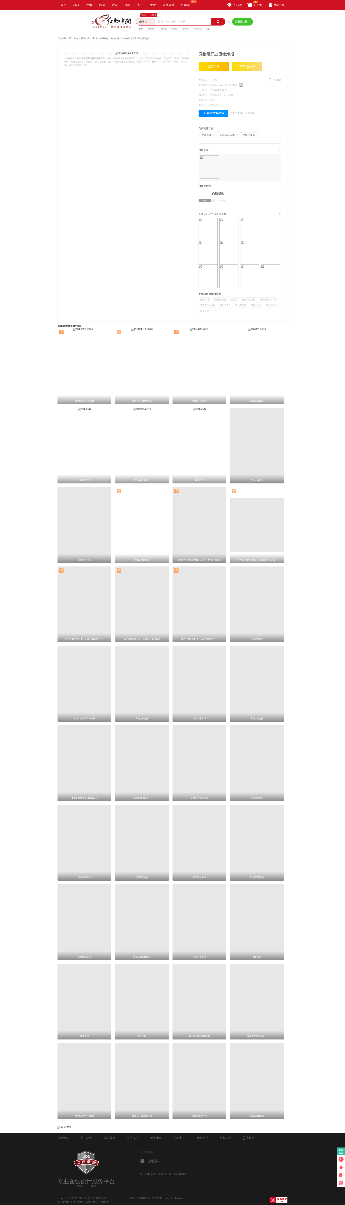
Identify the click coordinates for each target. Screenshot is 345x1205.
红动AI (185, 4)
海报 (95, 38)
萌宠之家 (204, 311)
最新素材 (63, 1137)
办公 (140, 4)
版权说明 (225, 1137)
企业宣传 (162, 29)
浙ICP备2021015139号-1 (95, 1198)
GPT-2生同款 (247, 66)
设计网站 (73, 38)
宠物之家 (270, 305)
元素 (89, 4)
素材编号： (204, 80)
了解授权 (249, 113)
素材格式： (204, 85)
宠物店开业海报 (267, 299)
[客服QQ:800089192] (341, 1167)
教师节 (174, 29)
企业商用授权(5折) (213, 113)
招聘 (141, 29)
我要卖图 (341, 1151)
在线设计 (168, 4)
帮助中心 (179, 1137)
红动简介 (202, 1137)
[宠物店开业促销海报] (249, 252)
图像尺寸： (204, 95)
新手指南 (156, 1137)
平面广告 (85, 38)
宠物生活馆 (256, 305)
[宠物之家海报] (228, 276)
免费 (153, 4)
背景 (115, 4)
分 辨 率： (204, 90)
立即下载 (214, 66)
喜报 (208, 29)
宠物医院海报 (219, 299)
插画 (102, 4)
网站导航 (109, 1137)
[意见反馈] (341, 1175)
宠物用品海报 (248, 299)
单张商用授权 (236, 113)
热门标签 (86, 1137)
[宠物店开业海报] (208, 276)
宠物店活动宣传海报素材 (212, 214)
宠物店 (234, 299)
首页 (63, 4)
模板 (76, 4)
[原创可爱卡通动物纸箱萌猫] (209, 167)
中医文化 (197, 29)
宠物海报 (204, 299)
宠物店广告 (225, 305)
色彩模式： (204, 100)
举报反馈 (277, 80)
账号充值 (133, 1137)
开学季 (185, 29)
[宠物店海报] (228, 229)
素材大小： (204, 105)
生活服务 (104, 38)
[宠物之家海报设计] (249, 276)
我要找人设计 (242, 21)
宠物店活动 (240, 305)
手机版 (250, 1137)
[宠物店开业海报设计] (208, 252)
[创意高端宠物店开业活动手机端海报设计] (208, 229)
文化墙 (151, 29)
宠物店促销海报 (207, 305)
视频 (127, 4)
